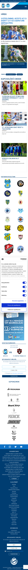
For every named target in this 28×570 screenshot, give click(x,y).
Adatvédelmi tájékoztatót (17, 373)
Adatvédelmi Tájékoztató (14, 532)
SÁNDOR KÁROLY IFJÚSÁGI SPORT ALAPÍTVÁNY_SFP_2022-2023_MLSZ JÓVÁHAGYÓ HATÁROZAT (14, 471)
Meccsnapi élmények (14, 505)
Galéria (14, 501)
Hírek (14, 486)
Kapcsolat (14, 524)
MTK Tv (14, 512)
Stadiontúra (14, 509)
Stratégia (14, 493)
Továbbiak (14, 478)
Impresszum (14, 530)
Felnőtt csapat (14, 514)
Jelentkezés (14, 503)
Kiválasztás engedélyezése (14, 309)
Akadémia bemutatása (14, 489)
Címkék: (3, 74)
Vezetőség (14, 510)
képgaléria (19, 74)
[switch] (24, 287)
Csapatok (14, 498)
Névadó (14, 491)
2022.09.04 (24, 66)
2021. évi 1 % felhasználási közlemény (14, 464)
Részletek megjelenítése (18, 300)
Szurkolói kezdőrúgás (14, 507)
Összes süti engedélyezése (14, 305)
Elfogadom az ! (14, 373)
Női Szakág (14, 515)
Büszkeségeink (14, 496)
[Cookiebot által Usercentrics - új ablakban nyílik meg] (20, 259)
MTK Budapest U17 (10, 74)
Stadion (14, 521)
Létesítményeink (14, 495)
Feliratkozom (14, 376)
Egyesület (14, 522)
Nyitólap (14, 484)
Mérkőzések (14, 500)
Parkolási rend (14, 488)
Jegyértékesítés (14, 517)
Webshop (14, 519)
